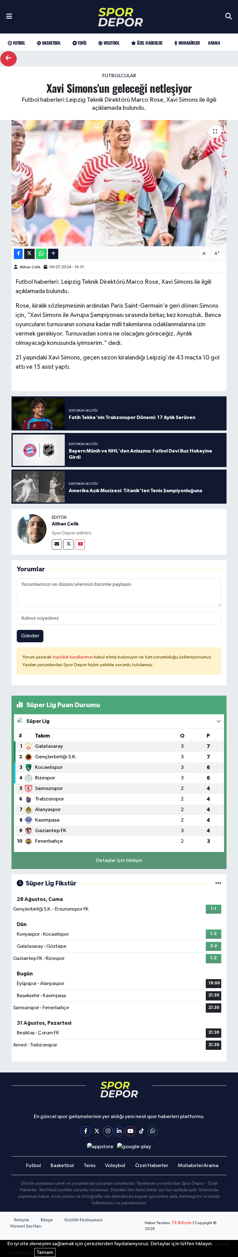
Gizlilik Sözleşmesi (83, 1220)
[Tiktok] (141, 1131)
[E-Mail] (57, 544)
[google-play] (134, 1146)
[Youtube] (80, 544)
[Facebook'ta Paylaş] (18, 254)
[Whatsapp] (153, 1131)
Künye (47, 1220)
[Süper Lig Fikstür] (218, 883)
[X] (97, 1131)
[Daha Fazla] (53, 254)
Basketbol (50, 42)
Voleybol (110, 42)
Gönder (30, 636)
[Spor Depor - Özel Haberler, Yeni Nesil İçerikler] (120, 17)
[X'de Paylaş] (29, 254)
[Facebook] (86, 1131)
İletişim (21, 1220)
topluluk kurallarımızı (73, 657)
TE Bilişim (182, 1223)
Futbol (18, 42)
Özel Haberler (149, 42)
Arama (214, 42)
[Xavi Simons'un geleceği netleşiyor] (119, 183)
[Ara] (228, 17)
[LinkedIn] (119, 1131)
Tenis (81, 42)
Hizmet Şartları (26, 1226)
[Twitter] (68, 544)
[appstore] (100, 1146)
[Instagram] (108, 1131)
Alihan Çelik (30, 267)
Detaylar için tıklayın (119, 860)
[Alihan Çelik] (31, 529)
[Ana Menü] (9, 17)
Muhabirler (188, 42)
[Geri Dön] (8, 59)
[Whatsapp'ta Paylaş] (41, 254)
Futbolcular (119, 75)
